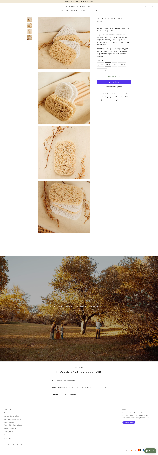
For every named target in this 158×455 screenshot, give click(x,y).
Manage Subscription (11, 416)
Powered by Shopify (37, 450)
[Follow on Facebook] (5, 444)
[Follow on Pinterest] (13, 444)
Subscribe (74, 10)
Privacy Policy (8, 432)
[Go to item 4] (29, 37)
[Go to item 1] (29, 19)
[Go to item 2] (29, 25)
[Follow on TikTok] (22, 444)
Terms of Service (9, 435)
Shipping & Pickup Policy (12, 419)
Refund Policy (8, 438)
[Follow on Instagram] (9, 444)
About (83, 10)
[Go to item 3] (29, 31)
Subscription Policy (10, 428)
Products (64, 10)
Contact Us (93, 10)
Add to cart (114, 77)
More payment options (114, 87)
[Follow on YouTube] (17, 444)
